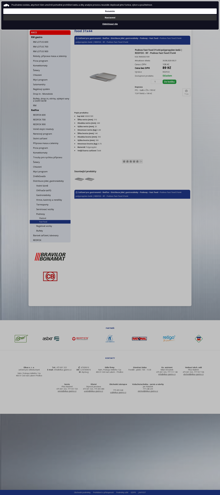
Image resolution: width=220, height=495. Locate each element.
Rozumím (110, 11)
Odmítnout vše (110, 24)
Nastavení (110, 17)
